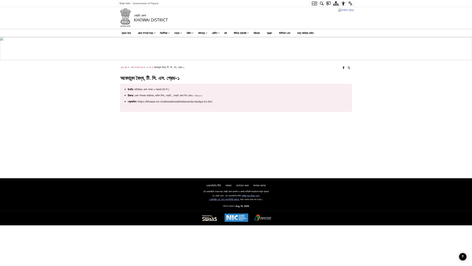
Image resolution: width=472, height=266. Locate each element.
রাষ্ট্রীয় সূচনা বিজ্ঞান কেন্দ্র (250, 195)
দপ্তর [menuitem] (176, 33)
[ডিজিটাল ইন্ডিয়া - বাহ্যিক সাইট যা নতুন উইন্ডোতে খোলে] (346, 10)
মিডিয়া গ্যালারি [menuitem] (240, 33)
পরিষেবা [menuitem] (256, 33)
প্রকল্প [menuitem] (269, 33)
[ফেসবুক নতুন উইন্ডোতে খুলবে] (343, 67)
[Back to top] (462, 256)
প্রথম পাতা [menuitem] (126, 33)
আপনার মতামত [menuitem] (259, 185)
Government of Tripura (145, 3)
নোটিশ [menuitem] (214, 33)
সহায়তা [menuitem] (228, 185)
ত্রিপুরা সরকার (124, 3)
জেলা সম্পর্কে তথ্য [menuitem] (145, 33)
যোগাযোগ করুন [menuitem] (242, 185)
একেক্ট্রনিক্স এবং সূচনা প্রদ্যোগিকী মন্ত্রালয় (224, 199)
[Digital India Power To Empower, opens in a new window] (263, 218)
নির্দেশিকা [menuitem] (163, 33)
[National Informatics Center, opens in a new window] (236, 218)
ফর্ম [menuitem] (225, 33)
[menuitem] (314, 3)
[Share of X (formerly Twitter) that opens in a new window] (349, 67)
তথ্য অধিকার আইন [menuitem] (305, 33)
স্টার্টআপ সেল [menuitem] (284, 33)
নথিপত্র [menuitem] (201, 33)
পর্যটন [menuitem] (188, 33)
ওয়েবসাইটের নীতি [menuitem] (213, 185)
